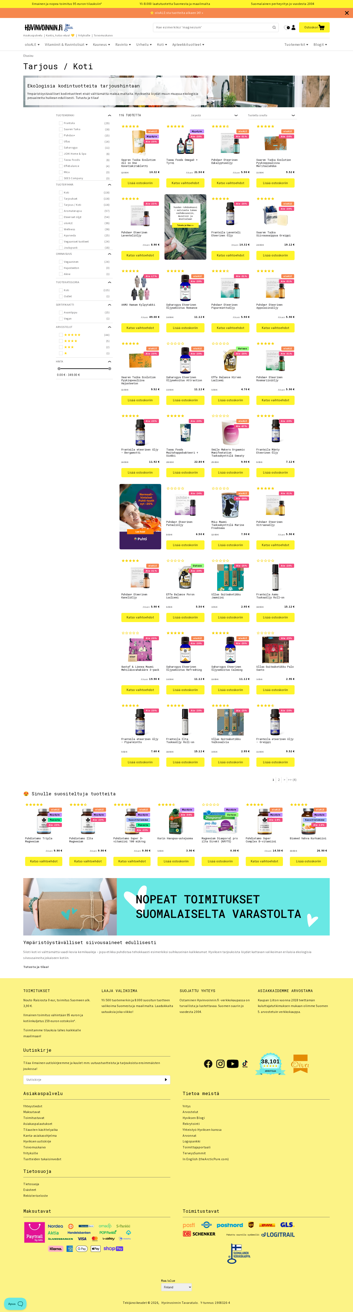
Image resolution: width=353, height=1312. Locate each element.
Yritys (187, 1106)
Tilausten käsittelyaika (40, 1130)
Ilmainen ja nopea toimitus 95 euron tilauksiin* (67, 4)
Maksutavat (31, 1112)
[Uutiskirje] (165, 1079)
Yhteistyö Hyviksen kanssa (202, 1130)
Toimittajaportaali (197, 1147)
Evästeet (29, 1190)
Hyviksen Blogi (194, 1118)
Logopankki (191, 1141)
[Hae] (274, 27)
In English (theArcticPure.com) (206, 1159)
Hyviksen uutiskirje (37, 1141)
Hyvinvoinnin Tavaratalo (179, 1303)
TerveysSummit (194, 1153)
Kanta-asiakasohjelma (40, 1135)
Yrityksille (84, 35)
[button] (314, 27)
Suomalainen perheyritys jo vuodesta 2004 (282, 4)
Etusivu (28, 56)
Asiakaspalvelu (32, 35)
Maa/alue (168, 1281)
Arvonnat (190, 1135)
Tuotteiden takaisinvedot (42, 1159)
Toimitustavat (34, 1118)
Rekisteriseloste (35, 1196)
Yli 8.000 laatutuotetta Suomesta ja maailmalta (175, 4)
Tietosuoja (31, 1184)
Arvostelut (190, 1112)
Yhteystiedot (32, 1106)
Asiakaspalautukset (38, 1124)
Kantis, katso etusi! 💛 (60, 35)
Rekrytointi (191, 1124)
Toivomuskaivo (103, 35)
